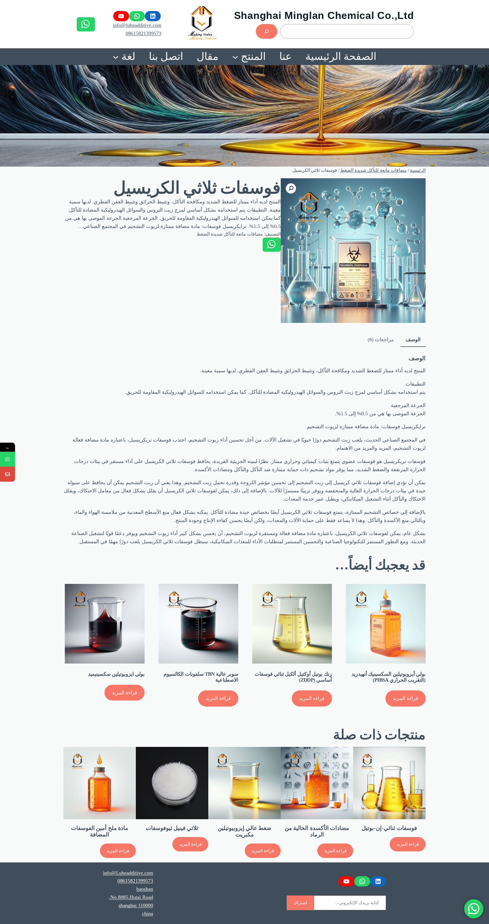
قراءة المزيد (405, 698)
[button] (291, 188)
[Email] (7, 474)
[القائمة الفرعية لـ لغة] (116, 56)
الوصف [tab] (413, 339)
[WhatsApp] (7, 459)
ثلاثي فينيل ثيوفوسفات (172, 828)
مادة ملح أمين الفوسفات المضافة (99, 831)
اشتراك (300, 902)
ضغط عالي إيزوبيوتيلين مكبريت (245, 831)
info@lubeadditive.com (137, 25)
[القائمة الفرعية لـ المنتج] (235, 56)
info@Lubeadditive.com (128, 873)
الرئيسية (418, 170)
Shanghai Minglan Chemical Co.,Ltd (324, 15)
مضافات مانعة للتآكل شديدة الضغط (373, 170)
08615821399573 (143, 33)
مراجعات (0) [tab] (381, 339)
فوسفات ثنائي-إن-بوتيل (389, 828)
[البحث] (266, 31)
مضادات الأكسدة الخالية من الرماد (317, 831)
